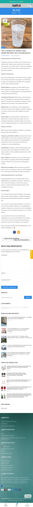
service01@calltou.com (8, 486)
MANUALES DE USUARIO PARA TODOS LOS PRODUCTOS (13, 438)
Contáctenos (4, 423)
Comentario (4, 255)
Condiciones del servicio (7, 467)
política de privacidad (6, 470)
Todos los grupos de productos (8, 421)
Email (18, 232)
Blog (2, 433)
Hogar (14, 13)
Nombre (3, 273)
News (19, 13)
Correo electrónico (6, 279)
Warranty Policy (5, 463)
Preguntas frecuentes (6, 453)
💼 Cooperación (5, 446)
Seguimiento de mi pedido (7, 448)
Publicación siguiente (21, 240)
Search (28, 297)
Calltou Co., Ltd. (27, 498)
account (27, 5)
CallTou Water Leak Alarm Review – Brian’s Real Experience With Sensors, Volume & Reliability (18, 354)
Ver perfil (5, 408)
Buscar (3, 451)
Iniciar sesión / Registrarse (8, 426)
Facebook (14, 232)
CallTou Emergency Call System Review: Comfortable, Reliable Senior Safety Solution (18, 330)
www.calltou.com (6, 498)
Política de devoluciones (7, 465)
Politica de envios (5, 460)
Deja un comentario (15, 55)
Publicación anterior (11, 238)
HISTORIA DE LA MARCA (8, 435)
